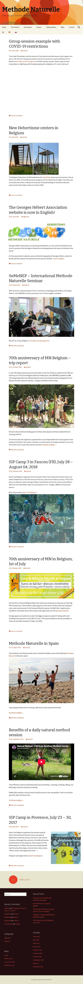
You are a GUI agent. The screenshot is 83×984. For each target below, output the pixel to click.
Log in (6, 955)
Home (4, 27)
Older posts (21, 879)
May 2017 (36, 963)
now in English (58, 259)
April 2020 (36, 943)
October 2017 (37, 957)
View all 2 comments (17, 346)
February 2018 (37, 953)
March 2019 (36, 947)
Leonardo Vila (8, 924)
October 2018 (37, 950)
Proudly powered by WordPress (41, 980)
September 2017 (38, 960)
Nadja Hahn (7, 914)
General (24, 51)
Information (28, 27)
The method (15, 27)
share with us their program (24, 61)
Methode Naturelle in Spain (34, 643)
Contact (71, 27)
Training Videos (51, 27)
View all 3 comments (17, 718)
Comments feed (9, 962)
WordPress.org (9, 965)
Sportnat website (62, 611)
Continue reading (49, 445)
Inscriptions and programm (39, 341)
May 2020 (36, 940)
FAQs (62, 27)
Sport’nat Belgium (30, 492)
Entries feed (8, 959)
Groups (38, 27)
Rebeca (6, 908)
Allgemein (26, 217)
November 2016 (38, 967)
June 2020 (36, 937)
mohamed (7, 917)
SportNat (46, 177)
